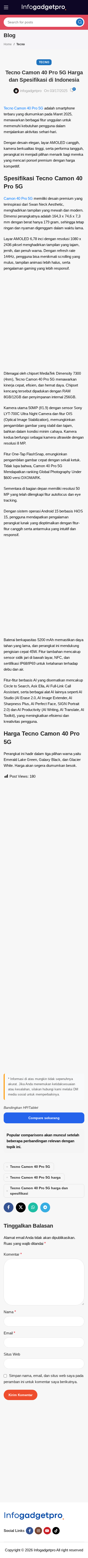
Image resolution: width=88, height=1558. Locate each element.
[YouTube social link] (47, 1530)
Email (9, 1333)
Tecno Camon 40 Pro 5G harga (35, 1177)
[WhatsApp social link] (33, 1207)
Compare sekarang (44, 1118)
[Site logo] (44, 7)
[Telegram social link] (45, 1207)
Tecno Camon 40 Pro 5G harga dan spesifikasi (39, 1190)
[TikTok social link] (56, 1530)
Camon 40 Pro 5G (18, 198)
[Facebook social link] (8, 1207)
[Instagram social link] (38, 1530)
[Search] (79, 22)
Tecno (20, 44)
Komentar (13, 1254)
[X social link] (21, 1207)
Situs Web (12, 1354)
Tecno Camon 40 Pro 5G (23, 108)
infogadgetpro (31, 91)
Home (8, 44)
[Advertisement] (44, 322)
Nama (10, 1312)
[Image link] (34, 1515)
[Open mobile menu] (6, 7)
